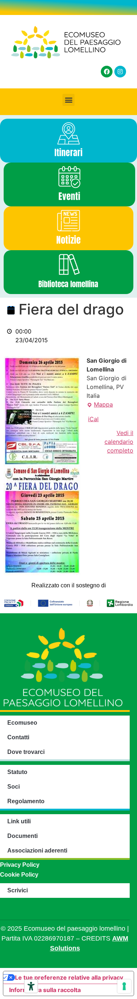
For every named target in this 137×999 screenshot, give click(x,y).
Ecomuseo (22, 723)
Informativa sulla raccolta (45, 990)
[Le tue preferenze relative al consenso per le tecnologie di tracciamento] (124, 986)
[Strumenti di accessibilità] (31, 986)
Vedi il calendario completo (118, 441)
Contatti (18, 737)
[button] (68, 100)
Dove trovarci (26, 752)
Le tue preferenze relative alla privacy (69, 977)
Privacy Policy (19, 865)
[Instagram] (120, 71)
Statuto (17, 772)
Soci (13, 786)
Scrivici (17, 890)
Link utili (19, 821)
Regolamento (26, 801)
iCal (93, 419)
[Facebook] (107, 71)
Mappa (100, 404)
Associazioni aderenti (37, 850)
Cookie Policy (19, 875)
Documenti (22, 836)
